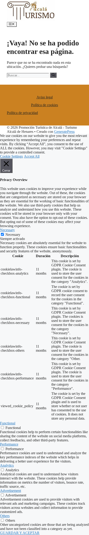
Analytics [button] (7, 465)
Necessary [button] (7, 230)
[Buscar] (53, 75)
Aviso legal (45, 97)
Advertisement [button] (10, 491)
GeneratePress (64, 132)
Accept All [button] (31, 156)
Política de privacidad (22, 113)
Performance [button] (9, 444)
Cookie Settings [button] (11, 156)
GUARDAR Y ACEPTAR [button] (19, 533)
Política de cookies (44, 105)
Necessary (12, 235)
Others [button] (5, 516)
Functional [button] (7, 423)
